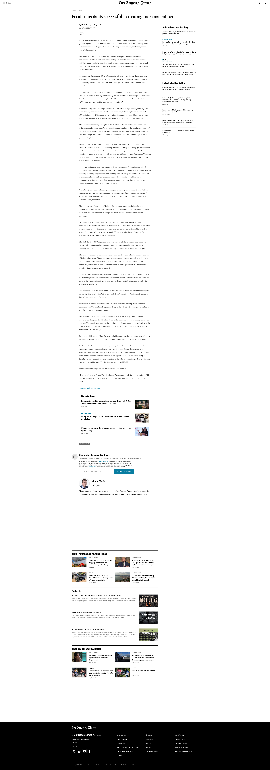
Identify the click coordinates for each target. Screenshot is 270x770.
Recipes (148, 743)
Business (91, 573)
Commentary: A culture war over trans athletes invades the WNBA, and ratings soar (101, 673)
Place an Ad (121, 743)
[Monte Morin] (84, 483)
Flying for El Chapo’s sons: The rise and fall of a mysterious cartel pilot (105, 418)
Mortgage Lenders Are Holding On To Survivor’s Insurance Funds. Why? (96, 595)
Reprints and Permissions (183, 751)
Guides (148, 747)
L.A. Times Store (152, 751)
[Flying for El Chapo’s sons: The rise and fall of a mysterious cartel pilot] (142, 418)
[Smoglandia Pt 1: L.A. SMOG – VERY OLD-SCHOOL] (148, 634)
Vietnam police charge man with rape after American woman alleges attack (100, 657)
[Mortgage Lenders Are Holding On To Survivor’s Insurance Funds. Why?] (148, 601)
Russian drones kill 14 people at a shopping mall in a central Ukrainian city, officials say (100, 562)
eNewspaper (121, 735)
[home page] (135, 3)
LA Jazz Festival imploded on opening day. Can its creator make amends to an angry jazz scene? (178, 44)
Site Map (74, 742)
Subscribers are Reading (175, 27)
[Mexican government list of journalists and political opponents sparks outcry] (142, 431)
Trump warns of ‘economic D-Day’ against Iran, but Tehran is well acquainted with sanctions (143, 562)
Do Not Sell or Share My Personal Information (132, 764)
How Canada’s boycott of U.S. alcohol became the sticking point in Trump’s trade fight (100, 577)
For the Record (180, 739)
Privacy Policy (93, 466)
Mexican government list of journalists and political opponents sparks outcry (106, 429)
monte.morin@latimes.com (89, 388)
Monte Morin (98, 481)
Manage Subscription (182, 747)
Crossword (149, 735)
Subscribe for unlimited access (81, 739)
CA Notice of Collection (114, 764)
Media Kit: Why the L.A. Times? (128, 747)
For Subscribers (86, 413)
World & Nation (77, 11)
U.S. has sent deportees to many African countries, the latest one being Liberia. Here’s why (143, 577)
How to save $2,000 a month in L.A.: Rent (143, 671)
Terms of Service (104, 461)
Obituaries (149, 739)
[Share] (81, 33)
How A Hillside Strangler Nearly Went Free (86, 612)
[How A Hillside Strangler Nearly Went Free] (148, 618)
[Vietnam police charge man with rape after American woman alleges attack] (79, 657)
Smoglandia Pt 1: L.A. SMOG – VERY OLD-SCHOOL (89, 629)
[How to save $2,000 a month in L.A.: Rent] (122, 672)
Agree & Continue (124, 471)
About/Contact (180, 735)
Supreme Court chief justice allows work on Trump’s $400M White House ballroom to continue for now (106, 402)
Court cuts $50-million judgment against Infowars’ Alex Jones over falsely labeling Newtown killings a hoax (176, 99)
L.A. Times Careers (181, 743)
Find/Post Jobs (122, 739)
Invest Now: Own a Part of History (126, 753)
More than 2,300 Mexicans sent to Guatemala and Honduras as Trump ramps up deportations (143, 657)
